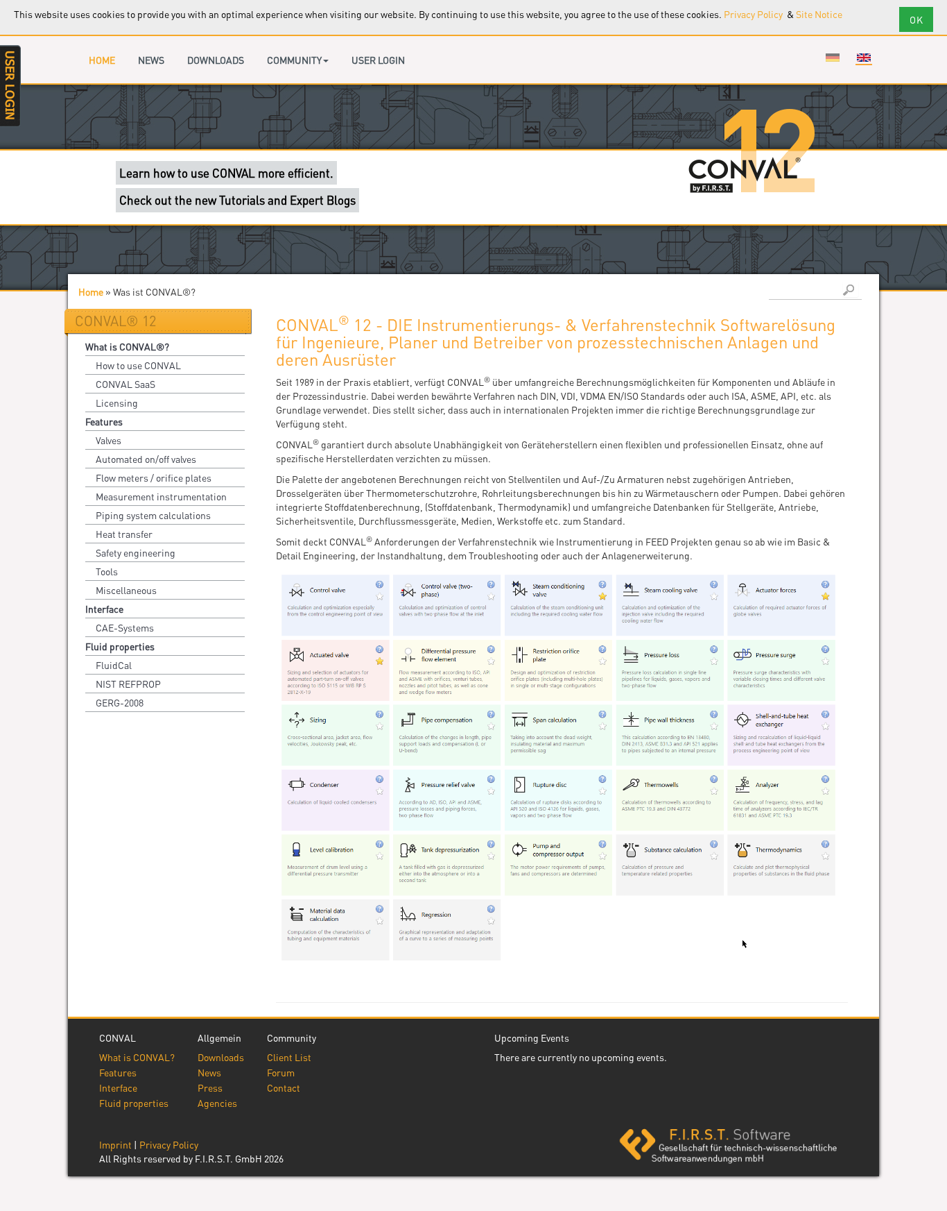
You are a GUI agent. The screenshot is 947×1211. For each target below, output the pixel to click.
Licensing (117, 402)
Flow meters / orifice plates (153, 477)
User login (378, 59)
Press (210, 1087)
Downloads (215, 59)
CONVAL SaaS (125, 384)
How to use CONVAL (138, 365)
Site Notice (819, 14)
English (864, 57)
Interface (104, 608)
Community (294, 59)
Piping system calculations (153, 515)
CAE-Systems (125, 627)
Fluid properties (120, 646)
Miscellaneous (126, 590)
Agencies (217, 1102)
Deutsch (833, 57)
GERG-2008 (120, 702)
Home (102, 59)
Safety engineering (135, 552)
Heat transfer (124, 533)
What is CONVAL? (137, 1057)
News (151, 59)
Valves (108, 440)
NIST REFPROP (128, 683)
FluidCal (114, 665)
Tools (107, 571)
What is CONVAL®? (127, 346)
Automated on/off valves (146, 458)
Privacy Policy (754, 14)
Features (104, 421)
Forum (281, 1072)
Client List (289, 1057)
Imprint (115, 1144)
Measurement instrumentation (161, 496)
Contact (283, 1087)
